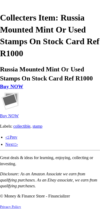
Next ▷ (11, 144)
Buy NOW (11, 86)
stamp (37, 126)
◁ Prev (11, 137)
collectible (21, 126)
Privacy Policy (10, 207)
